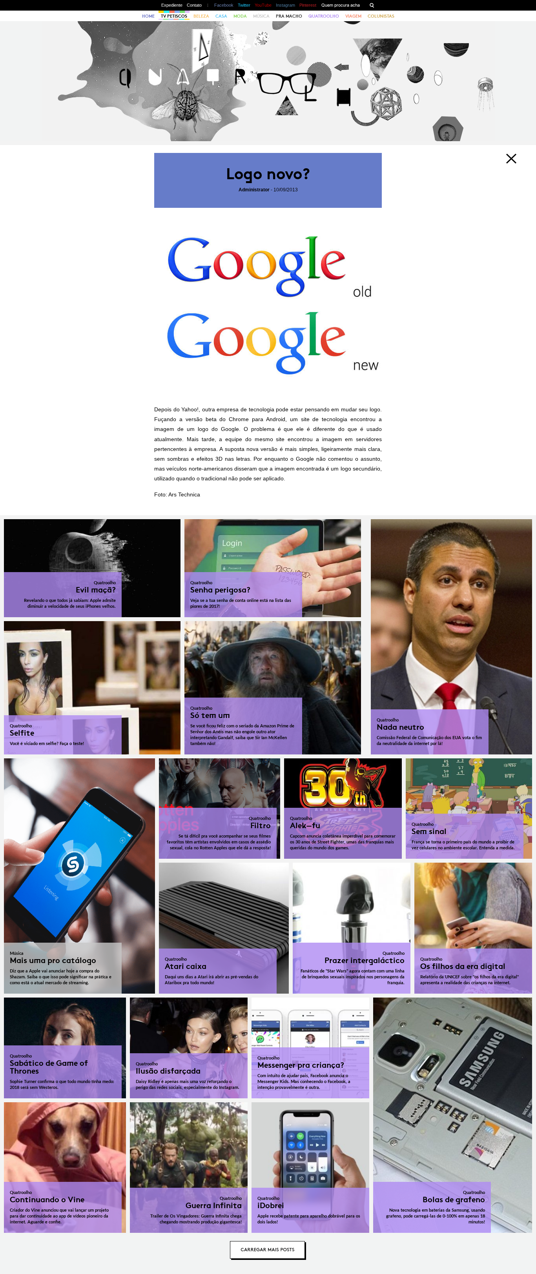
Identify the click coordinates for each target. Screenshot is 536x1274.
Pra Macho (289, 16)
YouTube (263, 5)
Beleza (201, 16)
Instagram (285, 5)
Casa (221, 16)
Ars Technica (184, 494)
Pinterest (307, 5)
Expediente (171, 5)
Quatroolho (323, 16)
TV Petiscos (174, 16)
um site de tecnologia (319, 419)
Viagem (353, 16)
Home (148, 16)
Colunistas (381, 16)
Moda (240, 16)
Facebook (223, 5)
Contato (194, 5)
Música (261, 16)
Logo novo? (268, 174)
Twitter (244, 5)
